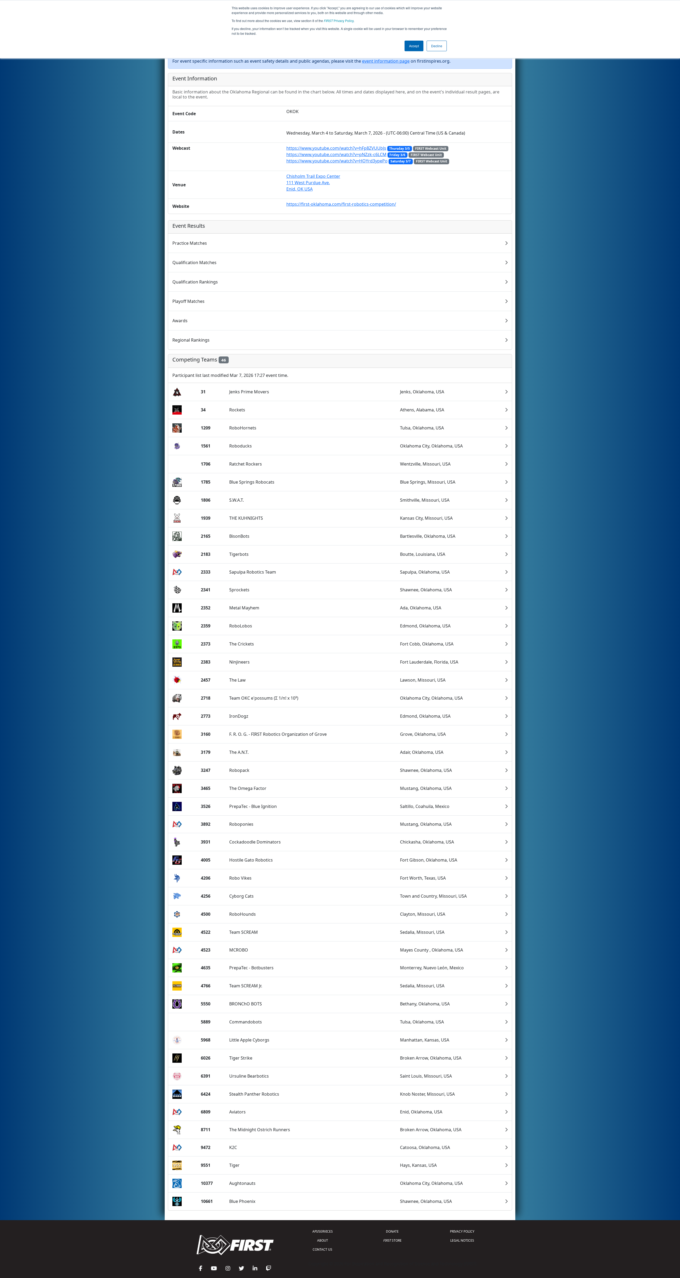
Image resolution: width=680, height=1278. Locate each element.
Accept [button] (414, 46)
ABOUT (322, 1240)
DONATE (392, 1231)
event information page (386, 61)
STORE (392, 1240)
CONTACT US (322, 1249)
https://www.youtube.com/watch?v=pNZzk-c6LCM (336, 154)
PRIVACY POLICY (462, 1231)
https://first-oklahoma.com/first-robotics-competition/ (341, 204)
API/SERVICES (322, 1231)
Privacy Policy (339, 20)
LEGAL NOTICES (462, 1240)
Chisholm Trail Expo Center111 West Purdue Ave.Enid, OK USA (313, 182)
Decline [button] (436, 46)
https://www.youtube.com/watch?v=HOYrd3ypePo (337, 161)
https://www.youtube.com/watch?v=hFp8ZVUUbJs (336, 148)
